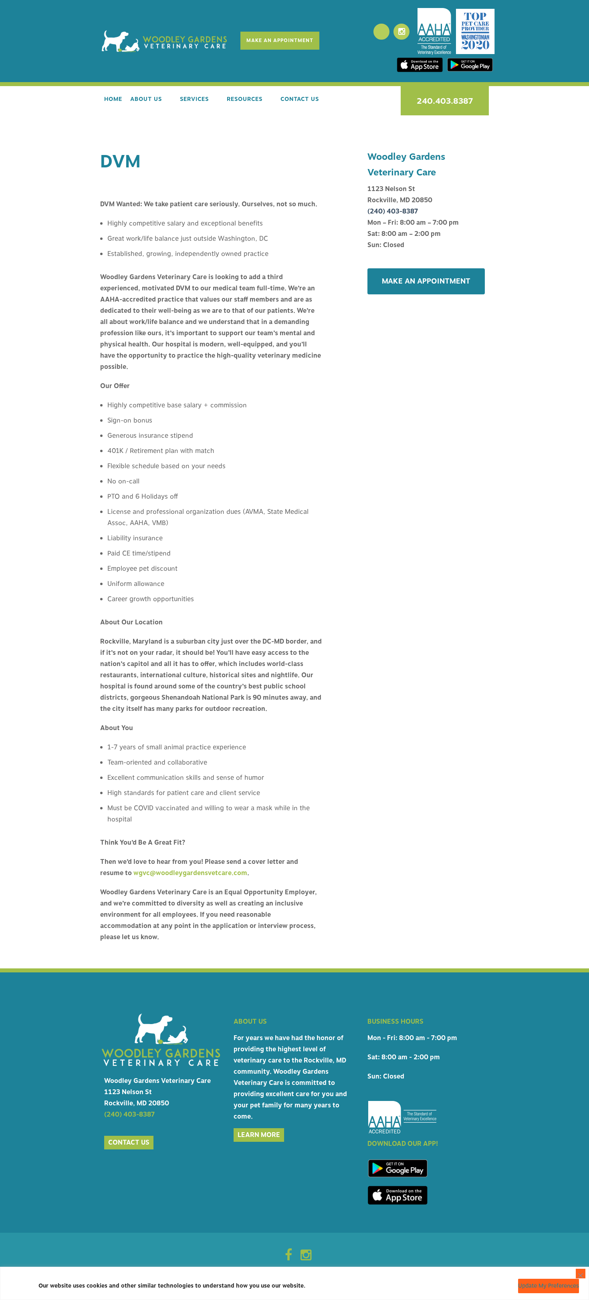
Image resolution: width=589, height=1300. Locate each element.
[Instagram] (401, 32)
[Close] (580, 1273)
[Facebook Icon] (288, 1257)
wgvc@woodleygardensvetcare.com (190, 873)
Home (113, 99)
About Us (146, 99)
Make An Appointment (279, 40)
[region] (294, 1283)
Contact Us (299, 99)
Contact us (128, 1142)
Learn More (259, 1135)
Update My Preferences (548, 1286)
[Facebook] (381, 32)
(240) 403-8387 (392, 211)
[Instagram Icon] (306, 1257)
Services (194, 99)
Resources (244, 99)
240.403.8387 (445, 101)
